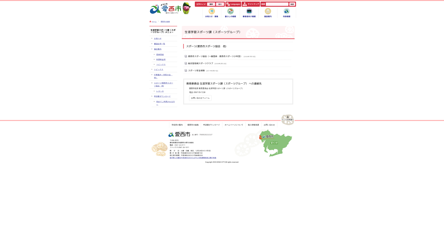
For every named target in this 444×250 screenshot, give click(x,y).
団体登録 (160, 55)
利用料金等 (161, 60)
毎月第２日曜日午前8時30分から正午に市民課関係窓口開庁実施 (193, 158)
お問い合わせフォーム (200, 98)
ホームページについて (234, 125)
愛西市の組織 (165, 21)
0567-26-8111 (180, 145)
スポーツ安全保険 (203, 70)
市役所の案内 (177, 125)
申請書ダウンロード (162, 96)
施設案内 (157, 49)
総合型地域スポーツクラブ (207, 63)
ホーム (154, 21)
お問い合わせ (269, 125)
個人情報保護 (253, 125)
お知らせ (157, 38)
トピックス (161, 65)
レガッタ (160, 91)
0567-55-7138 (199, 92)
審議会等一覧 (159, 44)
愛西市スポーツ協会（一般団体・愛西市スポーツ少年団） (221, 56)
